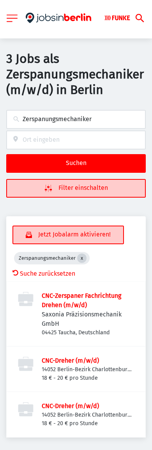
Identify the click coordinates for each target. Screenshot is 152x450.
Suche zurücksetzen (47, 273)
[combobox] (76, 119)
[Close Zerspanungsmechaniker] (82, 258)
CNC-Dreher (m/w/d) (70, 360)
